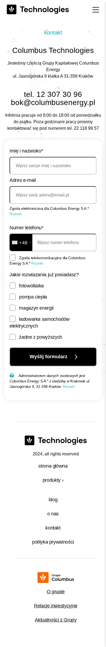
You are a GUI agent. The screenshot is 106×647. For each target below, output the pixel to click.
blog (53, 499)
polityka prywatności (53, 542)
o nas (53, 513)
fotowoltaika (31, 285)
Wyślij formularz (49, 356)
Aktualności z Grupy (55, 620)
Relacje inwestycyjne (55, 605)
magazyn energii (36, 308)
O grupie (56, 591)
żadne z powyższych (40, 337)
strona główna (52, 466)
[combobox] (21, 242)
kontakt (52, 528)
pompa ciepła (33, 297)
